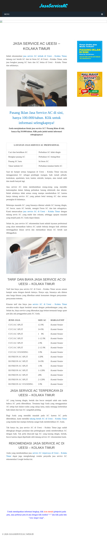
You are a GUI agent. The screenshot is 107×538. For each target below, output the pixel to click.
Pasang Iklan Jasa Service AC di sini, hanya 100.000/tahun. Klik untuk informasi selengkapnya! (37, 118)
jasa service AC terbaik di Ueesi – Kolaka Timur (44, 56)
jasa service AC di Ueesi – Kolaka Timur (41, 211)
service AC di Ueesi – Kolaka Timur (50, 304)
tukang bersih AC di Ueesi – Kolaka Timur (48, 419)
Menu (7, 14)
